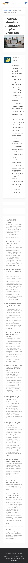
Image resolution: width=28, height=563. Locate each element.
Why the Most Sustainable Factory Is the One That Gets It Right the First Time (13, 495)
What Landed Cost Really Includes (13, 528)
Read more (16, 265)
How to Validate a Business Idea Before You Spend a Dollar (13, 305)
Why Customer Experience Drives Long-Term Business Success (13, 271)
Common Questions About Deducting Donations (13, 481)
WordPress (14, 560)
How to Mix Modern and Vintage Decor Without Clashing (13, 243)
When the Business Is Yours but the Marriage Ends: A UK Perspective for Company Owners (14, 368)
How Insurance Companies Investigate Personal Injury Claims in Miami (13, 424)
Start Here (14, 553)
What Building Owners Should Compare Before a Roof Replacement (13, 397)
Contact (20, 553)
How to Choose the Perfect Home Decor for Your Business (14, 334)
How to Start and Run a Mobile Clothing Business (13, 460)
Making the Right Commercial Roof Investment (11, 220)
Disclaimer (8, 553)
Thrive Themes (14, 558)
